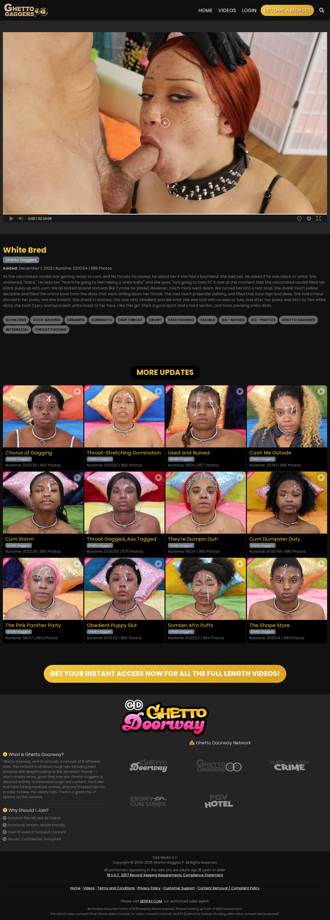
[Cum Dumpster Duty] (287, 503)
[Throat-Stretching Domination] (124, 416)
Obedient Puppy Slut (112, 625)
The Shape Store (269, 625)
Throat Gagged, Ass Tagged (122, 539)
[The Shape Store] (287, 589)
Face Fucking (181, 319)
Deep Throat (130, 319)
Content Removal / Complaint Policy (229, 888)
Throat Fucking (50, 329)
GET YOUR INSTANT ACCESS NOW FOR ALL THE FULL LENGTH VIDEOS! (165, 673)
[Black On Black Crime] (289, 764)
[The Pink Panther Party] (43, 589)
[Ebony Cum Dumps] (148, 800)
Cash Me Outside (270, 453)
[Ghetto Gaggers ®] (26, 10)
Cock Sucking (46, 319)
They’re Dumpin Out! (193, 539)
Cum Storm (19, 539)
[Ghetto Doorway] (148, 764)
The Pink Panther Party (33, 625)
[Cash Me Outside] (287, 416)
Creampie (76, 319)
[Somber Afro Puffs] (205, 589)
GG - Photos (263, 319)
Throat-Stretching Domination (124, 453)
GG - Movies (233, 319)
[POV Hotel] (219, 800)
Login (249, 10)
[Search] (321, 10)
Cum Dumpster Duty (274, 539)
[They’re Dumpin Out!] (205, 503)
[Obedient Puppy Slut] (124, 589)
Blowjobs (16, 319)
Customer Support (179, 888)
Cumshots (101, 319)
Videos (227, 10)
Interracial (17, 329)
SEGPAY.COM (151, 901)
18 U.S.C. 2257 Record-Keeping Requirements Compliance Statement (165, 875)
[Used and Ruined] (205, 416)
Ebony (155, 319)
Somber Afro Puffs (190, 625)
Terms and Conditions (116, 888)
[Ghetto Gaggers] (219, 764)
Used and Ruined (189, 453)
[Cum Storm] (43, 503)
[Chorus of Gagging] (43, 416)
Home (205, 10)
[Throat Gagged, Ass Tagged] (124, 503)
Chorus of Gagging (28, 453)
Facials (208, 319)
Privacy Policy (149, 888)
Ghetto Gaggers (298, 319)
